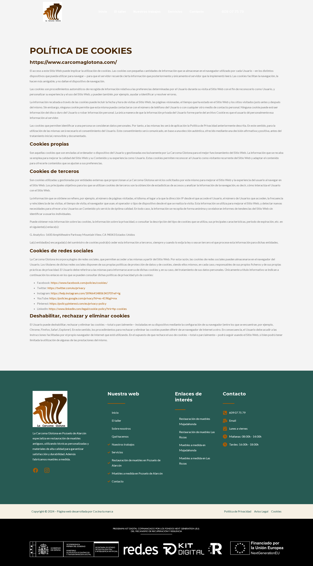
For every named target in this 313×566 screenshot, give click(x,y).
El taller (120, 11)
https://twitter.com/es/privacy (66, 288)
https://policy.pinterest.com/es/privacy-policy (78, 303)
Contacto (196, 11)
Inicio (103, 11)
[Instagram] (47, 470)
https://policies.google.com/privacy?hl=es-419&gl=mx (83, 298)
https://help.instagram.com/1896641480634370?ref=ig (85, 293)
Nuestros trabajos (147, 11)
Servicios (175, 11)
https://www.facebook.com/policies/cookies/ (79, 282)
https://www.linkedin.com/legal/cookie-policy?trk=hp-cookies (88, 308)
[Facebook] (35, 470)
